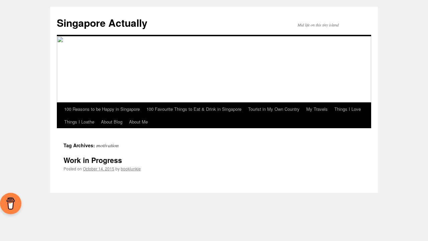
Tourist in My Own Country (274, 109)
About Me (138, 121)
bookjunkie (131, 168)
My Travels (317, 109)
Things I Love (347, 109)
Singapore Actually (102, 22)
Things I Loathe (79, 121)
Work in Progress (93, 160)
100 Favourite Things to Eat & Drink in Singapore (193, 109)
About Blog (111, 121)
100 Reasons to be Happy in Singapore (102, 109)
